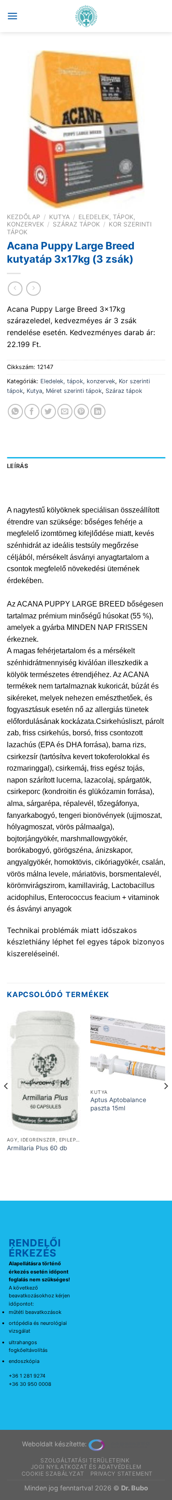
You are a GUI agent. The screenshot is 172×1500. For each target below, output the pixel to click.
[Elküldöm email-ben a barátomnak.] (64, 411)
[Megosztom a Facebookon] (31, 411)
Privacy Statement (121, 1473)
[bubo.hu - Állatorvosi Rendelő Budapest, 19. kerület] (86, 16)
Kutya (59, 217)
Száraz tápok (76, 224)
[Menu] (12, 16)
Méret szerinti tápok (74, 390)
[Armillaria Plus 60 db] (44, 1071)
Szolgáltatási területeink (84, 1460)
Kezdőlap (23, 217)
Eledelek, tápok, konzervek (77, 381)
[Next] (165, 1104)
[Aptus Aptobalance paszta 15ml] (127, 1047)
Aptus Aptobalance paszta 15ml (118, 1104)
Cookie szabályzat (53, 1473)
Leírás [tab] (17, 466)
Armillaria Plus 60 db (37, 1148)
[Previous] (6, 1104)
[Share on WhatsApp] (15, 411)
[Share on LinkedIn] (97, 411)
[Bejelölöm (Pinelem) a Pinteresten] (81, 411)
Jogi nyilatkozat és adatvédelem (86, 1466)
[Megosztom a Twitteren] (48, 411)
